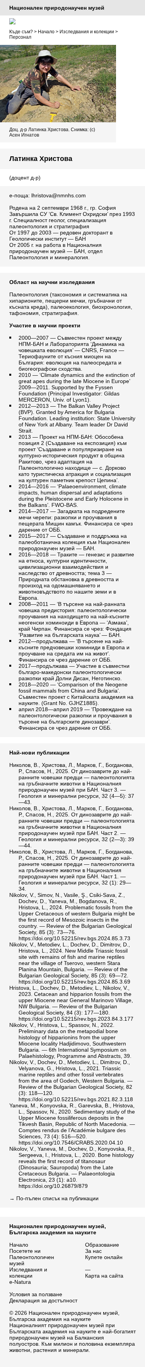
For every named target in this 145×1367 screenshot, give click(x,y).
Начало (46, 31)
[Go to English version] (12, 21)
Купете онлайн (104, 1257)
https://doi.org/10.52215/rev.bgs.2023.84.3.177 (76, 1019)
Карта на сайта (104, 1276)
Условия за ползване (35, 1294)
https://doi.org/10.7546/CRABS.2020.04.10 (71, 1142)
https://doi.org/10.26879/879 (53, 1186)
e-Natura (20, 1282)
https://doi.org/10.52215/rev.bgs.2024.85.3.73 (74, 938)
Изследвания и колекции (87, 31)
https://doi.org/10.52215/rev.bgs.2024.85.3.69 (74, 982)
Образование (102, 1245)
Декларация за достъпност (43, 1300)
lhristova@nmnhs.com (58, 195)
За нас (93, 1251)
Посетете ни (25, 1251)
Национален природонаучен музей (56, 8)
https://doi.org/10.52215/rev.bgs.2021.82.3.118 (76, 1099)
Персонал (20, 37)
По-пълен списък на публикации (57, 1198)
